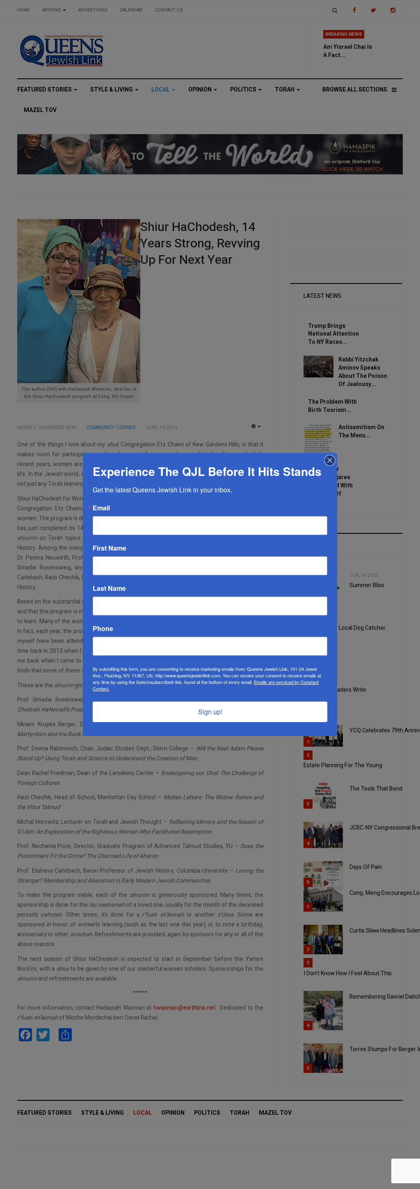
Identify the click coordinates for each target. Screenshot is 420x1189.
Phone (103, 628)
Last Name (109, 588)
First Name (109, 548)
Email (101, 508)
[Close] (330, 460)
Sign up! (210, 711)
